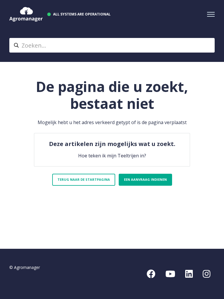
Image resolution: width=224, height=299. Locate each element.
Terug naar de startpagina (83, 179)
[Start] (26, 14)
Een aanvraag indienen (145, 179)
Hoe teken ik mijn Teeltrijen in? (112, 155)
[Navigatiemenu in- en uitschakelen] (211, 14)
